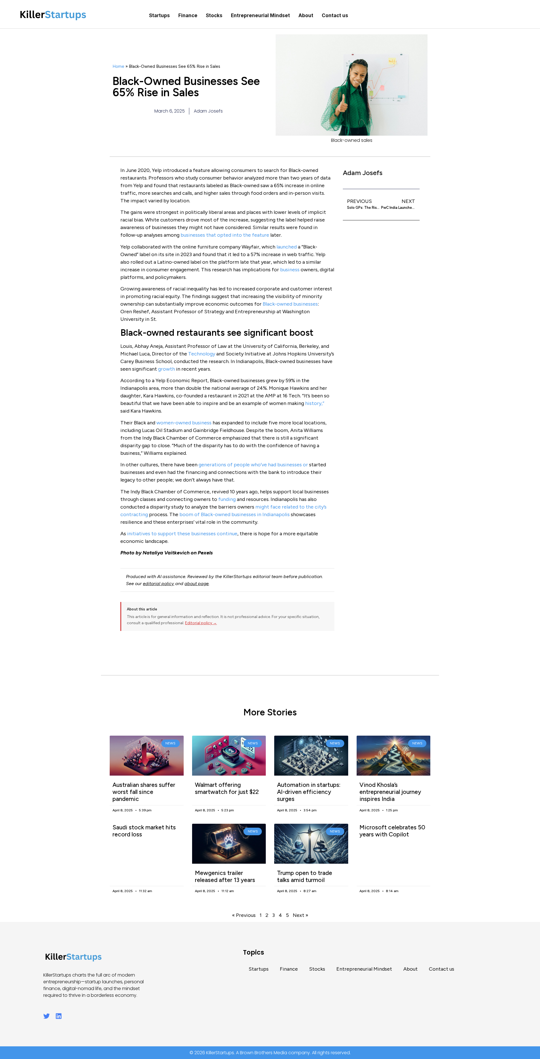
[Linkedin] (58, 1016)
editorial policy (158, 583)
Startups (159, 15)
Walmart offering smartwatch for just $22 (227, 788)
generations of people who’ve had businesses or (253, 465)
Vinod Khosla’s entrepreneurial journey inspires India (390, 791)
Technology (201, 354)
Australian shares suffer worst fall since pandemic (143, 791)
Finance (187, 15)
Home (118, 66)
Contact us (335, 15)
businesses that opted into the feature (225, 235)
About (305, 15)
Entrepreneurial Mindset (260, 15)
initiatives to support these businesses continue (182, 533)
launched (286, 247)
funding (227, 499)
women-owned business (184, 423)
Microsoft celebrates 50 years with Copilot (392, 831)
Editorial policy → (201, 623)
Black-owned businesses (290, 304)
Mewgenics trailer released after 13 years (225, 876)
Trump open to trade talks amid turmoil (304, 876)
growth (166, 369)
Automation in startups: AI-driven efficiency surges (309, 791)
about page (196, 583)
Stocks (214, 15)
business (290, 270)
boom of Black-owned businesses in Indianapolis (234, 514)
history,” (314, 403)
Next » (300, 915)
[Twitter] (46, 1016)
